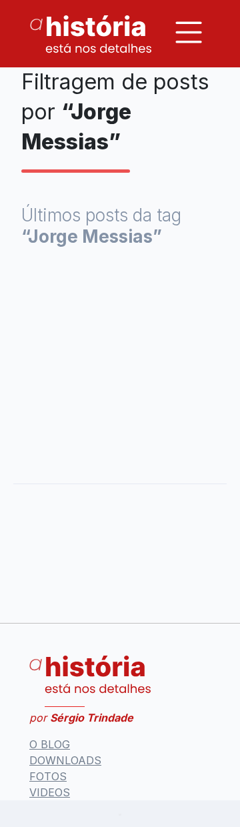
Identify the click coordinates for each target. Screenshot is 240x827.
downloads (65, 760)
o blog (49, 744)
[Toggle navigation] (189, 32)
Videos (49, 792)
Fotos (48, 776)
